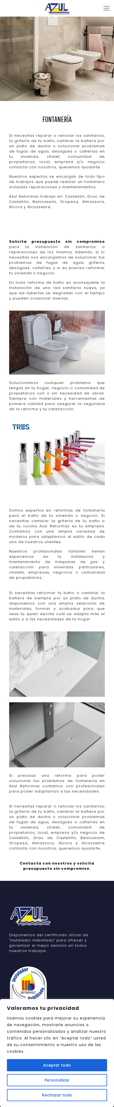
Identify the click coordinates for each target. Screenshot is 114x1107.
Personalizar (57, 1080)
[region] (57, 1053)
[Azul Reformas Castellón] (57, 8)
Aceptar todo (57, 1065)
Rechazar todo (57, 1095)
